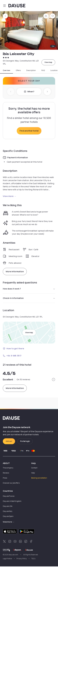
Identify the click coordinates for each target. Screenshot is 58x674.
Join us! (9, 441)
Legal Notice (7, 558)
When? (30, 91)
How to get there (15, 348)
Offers (18, 70)
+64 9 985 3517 (14, 355)
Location (54, 70)
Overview (6, 70)
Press (5, 478)
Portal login (25, 441)
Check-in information (13, 298)
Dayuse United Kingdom (12, 501)
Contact (34, 468)
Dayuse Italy (7, 511)
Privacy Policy (21, 558)
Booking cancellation (39, 478)
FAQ (43, 70)
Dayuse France (8, 496)
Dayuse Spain (8, 516)
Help (33, 473)
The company (8, 468)
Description (31, 70)
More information (15, 271)
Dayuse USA (7, 506)
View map (48, 62)
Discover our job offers (11, 483)
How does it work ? (12, 288)
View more (8, 196)
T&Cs (33, 558)
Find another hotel (29, 130)
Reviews (6, 473)
